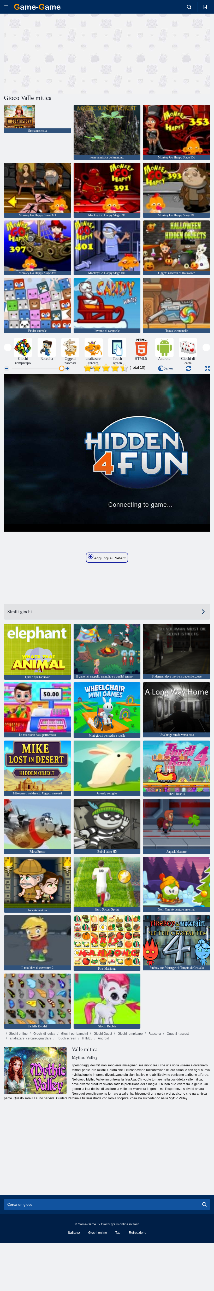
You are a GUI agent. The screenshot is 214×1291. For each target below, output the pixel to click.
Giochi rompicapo (130, 1034)
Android (103, 1038)
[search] (204, 1204)
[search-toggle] (189, 7)
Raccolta (154, 1034)
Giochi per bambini (74, 1034)
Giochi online (18, 1034)
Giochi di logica (44, 1034)
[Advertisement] (55, 53)
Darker (168, 368)
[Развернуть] (207, 368)
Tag (118, 1233)
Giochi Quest (102, 1034)
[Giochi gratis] (37, 7)
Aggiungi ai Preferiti (109, 558)
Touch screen (66, 1038)
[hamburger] (6, 7)
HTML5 (86, 1038)
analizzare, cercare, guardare (30, 1038)
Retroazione (137, 1233)
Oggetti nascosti (177, 1034)
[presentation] (7, 347)
